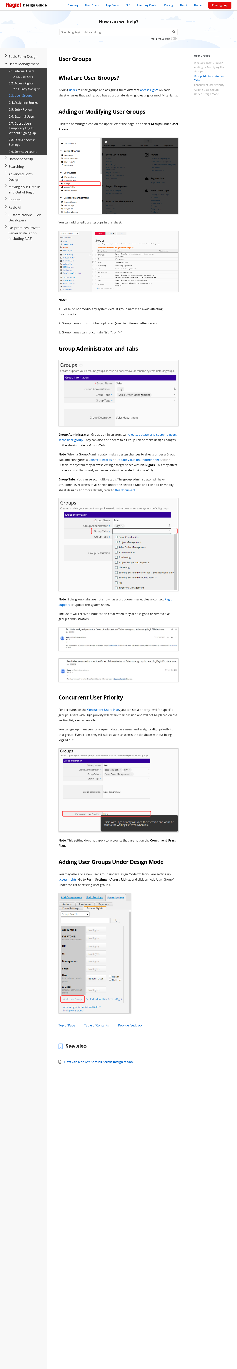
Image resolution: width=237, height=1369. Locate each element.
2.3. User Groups (20, 96)
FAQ (128, 5)
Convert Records (100, 460)
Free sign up (220, 5)
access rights (149, 90)
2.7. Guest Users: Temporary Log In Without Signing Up (22, 128)
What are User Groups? (208, 62)
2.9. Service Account (23, 152)
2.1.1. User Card (23, 77)
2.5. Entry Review (20, 110)
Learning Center (147, 5)
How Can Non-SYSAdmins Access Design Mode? (98, 1062)
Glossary (73, 5)
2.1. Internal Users (21, 71)
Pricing (168, 5)
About (183, 5)
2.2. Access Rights (21, 83)
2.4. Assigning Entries (23, 103)
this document (125, 490)
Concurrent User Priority (209, 85)
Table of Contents (96, 1025)
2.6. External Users (22, 117)
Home (198, 5)
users (73, 90)
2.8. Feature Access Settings (22, 142)
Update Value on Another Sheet (138, 460)
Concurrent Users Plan (103, 710)
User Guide (92, 5)
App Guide (112, 5)
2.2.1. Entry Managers (26, 89)
